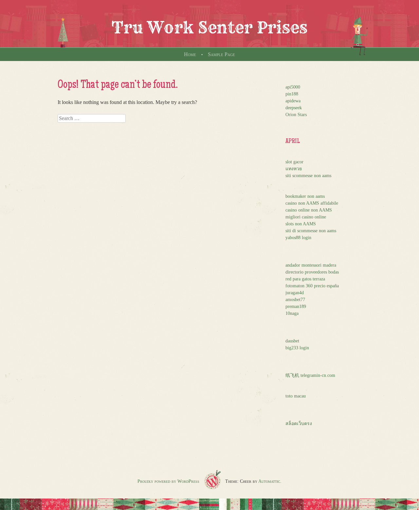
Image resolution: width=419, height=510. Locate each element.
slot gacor (294, 161)
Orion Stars (296, 114)
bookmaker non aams (305, 196)
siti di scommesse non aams (310, 230)
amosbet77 (295, 299)
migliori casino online (305, 216)
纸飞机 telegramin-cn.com (310, 375)
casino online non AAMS (308, 210)
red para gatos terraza (305, 278)
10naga (292, 313)
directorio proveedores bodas (312, 272)
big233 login (297, 347)
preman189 (295, 306)
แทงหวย (293, 168)
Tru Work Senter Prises (209, 27)
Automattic (269, 481)
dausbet (292, 340)
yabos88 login (298, 237)
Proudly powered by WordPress (168, 481)
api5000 (292, 87)
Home (190, 54)
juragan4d (294, 292)
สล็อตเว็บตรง (298, 423)
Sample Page (221, 54)
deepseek (293, 107)
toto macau (295, 396)
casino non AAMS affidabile (311, 203)
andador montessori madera (310, 265)
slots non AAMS (300, 223)
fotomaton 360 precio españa (312, 285)
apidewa (293, 100)
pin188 (291, 94)
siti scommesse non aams (308, 175)
